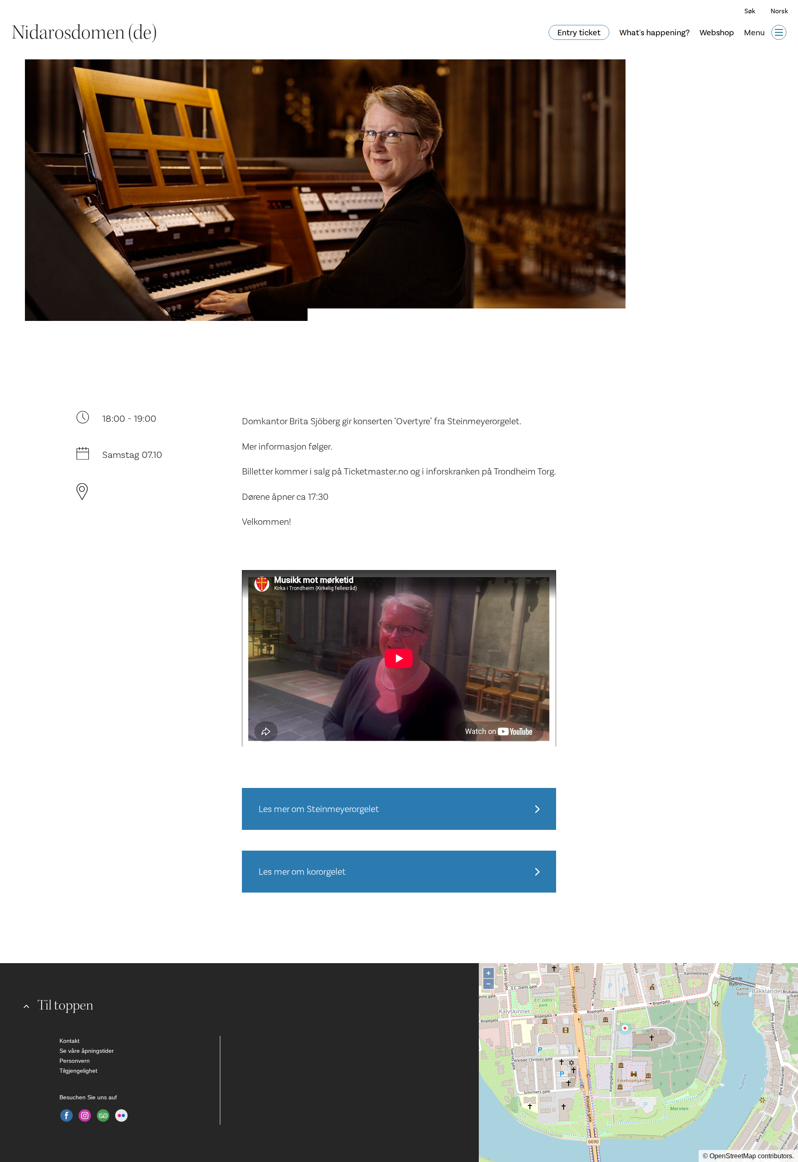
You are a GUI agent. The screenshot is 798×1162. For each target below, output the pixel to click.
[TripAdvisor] (103, 1115)
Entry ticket (579, 32)
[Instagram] (85, 1115)
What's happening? (654, 32)
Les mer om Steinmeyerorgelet (319, 809)
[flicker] (121, 1115)
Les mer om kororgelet (302, 871)
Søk (749, 11)
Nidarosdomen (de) (84, 32)
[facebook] (66, 1115)
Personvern (74, 1060)
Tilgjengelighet (78, 1070)
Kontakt (69, 1040)
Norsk (779, 11)
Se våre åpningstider (86, 1050)
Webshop (716, 32)
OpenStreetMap (732, 1156)
